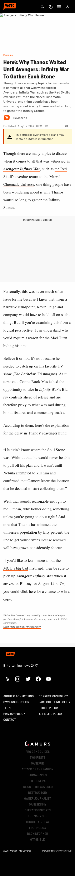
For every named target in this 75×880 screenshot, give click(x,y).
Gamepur (37, 763)
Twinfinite (37, 757)
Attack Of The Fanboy (37, 769)
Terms (7, 708)
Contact (9, 719)
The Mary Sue (37, 816)
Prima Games (38, 775)
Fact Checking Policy (54, 702)
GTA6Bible (37, 839)
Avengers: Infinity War (21, 169)
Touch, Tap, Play (37, 822)
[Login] (67, 7)
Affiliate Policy (50, 714)
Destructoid (37, 792)
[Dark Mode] (51, 7)
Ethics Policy (49, 708)
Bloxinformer (37, 833)
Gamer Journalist (37, 798)
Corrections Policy (53, 696)
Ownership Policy (16, 702)
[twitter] (28, 679)
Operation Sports (38, 810)
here (32, 591)
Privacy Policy (14, 714)
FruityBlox (37, 828)
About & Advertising (18, 696)
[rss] (7, 679)
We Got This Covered (37, 787)
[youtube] (48, 679)
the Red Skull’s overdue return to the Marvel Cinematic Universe (35, 176)
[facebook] (38, 679)
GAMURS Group (63, 850)
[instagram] (17, 679)
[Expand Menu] (59, 7)
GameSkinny (37, 804)
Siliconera (38, 781)
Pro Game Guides (38, 751)
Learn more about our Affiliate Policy (22, 626)
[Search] (42, 7)
